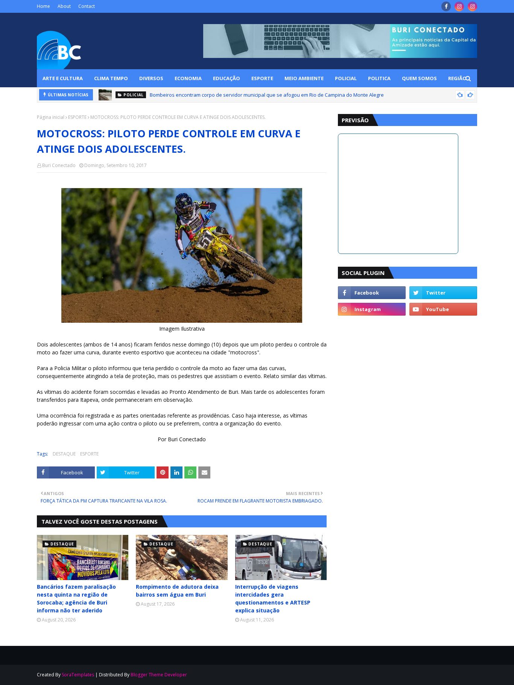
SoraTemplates (78, 674)
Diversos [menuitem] (151, 78)
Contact (86, 6)
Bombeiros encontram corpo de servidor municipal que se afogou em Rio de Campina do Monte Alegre (267, 94)
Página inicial (50, 117)
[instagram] (459, 6)
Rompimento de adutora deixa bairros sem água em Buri (177, 590)
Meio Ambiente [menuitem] (304, 78)
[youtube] (443, 309)
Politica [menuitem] (379, 78)
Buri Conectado (59, 165)
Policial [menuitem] (346, 78)
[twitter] (443, 292)
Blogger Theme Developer (159, 674)
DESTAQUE (64, 454)
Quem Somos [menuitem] (419, 78)
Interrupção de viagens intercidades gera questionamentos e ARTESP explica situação (272, 598)
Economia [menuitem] (188, 78)
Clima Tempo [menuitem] (111, 78)
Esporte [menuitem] (262, 78)
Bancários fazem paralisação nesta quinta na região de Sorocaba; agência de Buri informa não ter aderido (76, 598)
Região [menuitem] (457, 78)
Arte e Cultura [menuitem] (63, 78)
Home (43, 6)
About (64, 6)
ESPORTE (77, 117)
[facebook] (446, 6)
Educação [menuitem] (226, 78)
